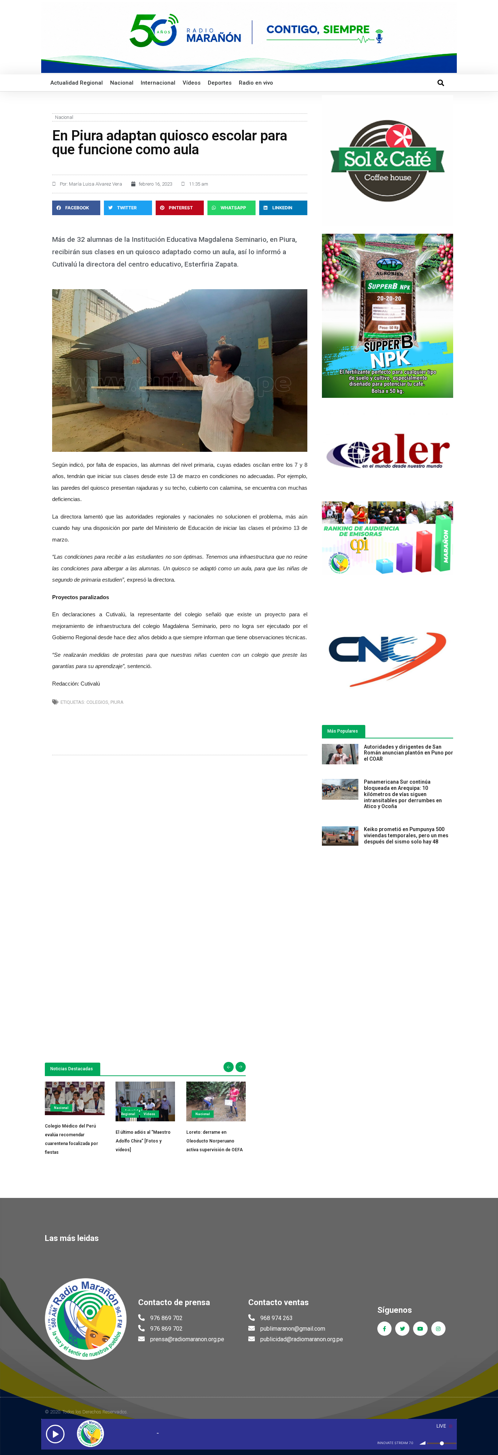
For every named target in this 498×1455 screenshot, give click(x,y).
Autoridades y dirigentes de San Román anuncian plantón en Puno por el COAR (408, 753)
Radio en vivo (256, 82)
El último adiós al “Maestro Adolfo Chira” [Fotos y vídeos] (143, 1141)
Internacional (158, 82)
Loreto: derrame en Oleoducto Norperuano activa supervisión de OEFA (214, 1141)
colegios (97, 702)
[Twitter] (402, 1329)
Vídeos (192, 82)
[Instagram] (438, 1329)
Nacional (121, 82)
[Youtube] (420, 1329)
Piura (117, 702)
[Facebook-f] (384, 1329)
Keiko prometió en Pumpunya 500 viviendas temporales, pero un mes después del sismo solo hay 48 (406, 835)
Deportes (220, 82)
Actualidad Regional (76, 82)
